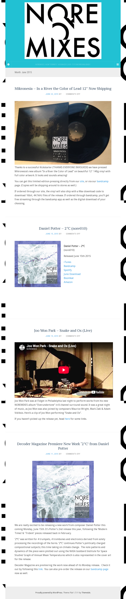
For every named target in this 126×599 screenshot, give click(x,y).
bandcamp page (99, 569)
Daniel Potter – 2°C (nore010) (63, 228)
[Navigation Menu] (117, 64)
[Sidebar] (8, 64)
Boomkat (69, 278)
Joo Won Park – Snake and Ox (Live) (63, 330)
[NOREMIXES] (63, 30)
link (40, 569)
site (82, 181)
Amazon (68, 282)
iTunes (67, 262)
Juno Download (72, 274)
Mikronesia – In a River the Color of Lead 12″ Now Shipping (63, 88)
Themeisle (86, 593)
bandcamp (102, 181)
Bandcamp (69, 266)
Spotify (68, 270)
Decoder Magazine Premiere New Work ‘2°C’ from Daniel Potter (63, 446)
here (67, 418)
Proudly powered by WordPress (48, 593)
